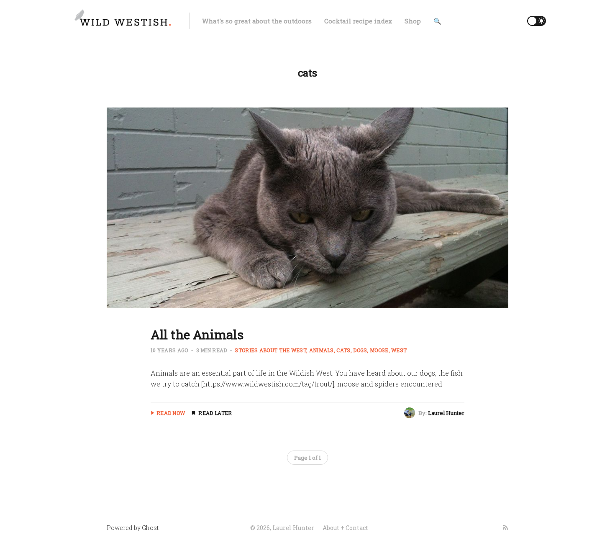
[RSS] (505, 527)
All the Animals (197, 334)
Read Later (215, 412)
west (399, 350)
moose (379, 350)
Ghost (150, 528)
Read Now (170, 412)
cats (343, 350)
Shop (413, 21)
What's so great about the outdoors (257, 21)
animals (321, 350)
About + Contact (345, 528)
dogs (360, 350)
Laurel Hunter (446, 413)
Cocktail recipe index (358, 21)
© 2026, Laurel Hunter (282, 528)
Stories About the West (270, 350)
